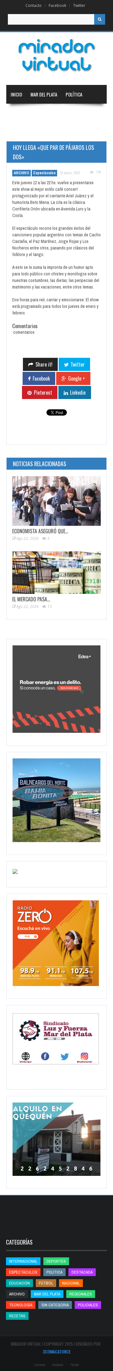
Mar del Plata (43, 94)
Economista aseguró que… (40, 531)
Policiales (88, 1305)
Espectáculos (44, 172)
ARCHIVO (21, 172)
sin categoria (55, 1305)
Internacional (81, 113)
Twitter (79, 5)
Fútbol (46, 1283)
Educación (21, 131)
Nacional (50, 113)
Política (74, 94)
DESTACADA (82, 1272)
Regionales (22, 113)
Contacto (33, 5)
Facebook (57, 5)
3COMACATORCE (57, 1351)
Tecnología (83, 131)
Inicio (16, 94)
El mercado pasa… (31, 599)
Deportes (49, 131)
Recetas (17, 1316)
